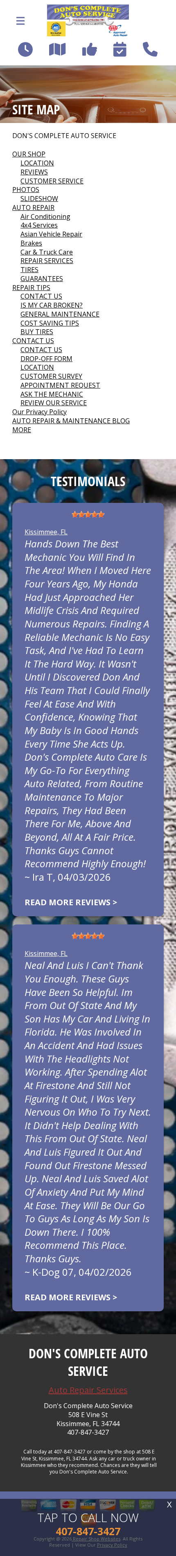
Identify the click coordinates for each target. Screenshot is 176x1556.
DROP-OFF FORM (46, 358)
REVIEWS (34, 171)
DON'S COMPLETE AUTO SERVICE (64, 136)
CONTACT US (41, 296)
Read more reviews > (71, 902)
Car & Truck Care (46, 252)
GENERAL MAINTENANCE (59, 314)
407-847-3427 (88, 1432)
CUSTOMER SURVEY (51, 376)
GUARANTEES (41, 278)
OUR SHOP (28, 154)
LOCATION (37, 163)
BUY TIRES (36, 331)
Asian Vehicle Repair (51, 234)
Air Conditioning (45, 216)
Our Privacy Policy (39, 411)
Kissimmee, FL (46, 531)
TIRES (29, 269)
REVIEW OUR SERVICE (53, 402)
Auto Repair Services (88, 1389)
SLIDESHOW (39, 198)
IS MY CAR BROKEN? (51, 305)
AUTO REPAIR (33, 207)
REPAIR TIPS (31, 287)
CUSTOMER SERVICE (51, 180)
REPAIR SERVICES (46, 260)
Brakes (31, 243)
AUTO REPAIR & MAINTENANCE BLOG (71, 420)
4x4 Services (39, 225)
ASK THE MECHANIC (51, 394)
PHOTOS (25, 189)
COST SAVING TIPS (49, 323)
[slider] (88, 514)
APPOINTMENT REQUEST (60, 385)
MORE (21, 429)
